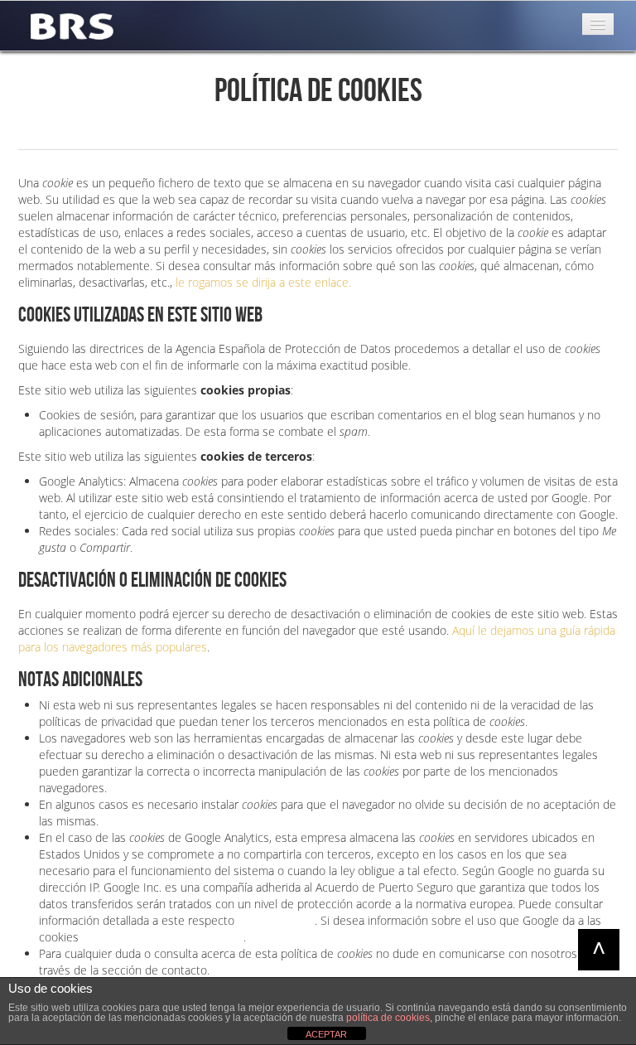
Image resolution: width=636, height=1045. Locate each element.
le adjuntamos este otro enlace (162, 937)
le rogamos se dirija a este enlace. (263, 282)
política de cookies (388, 1017)
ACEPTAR (326, 1034)
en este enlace (276, 920)
